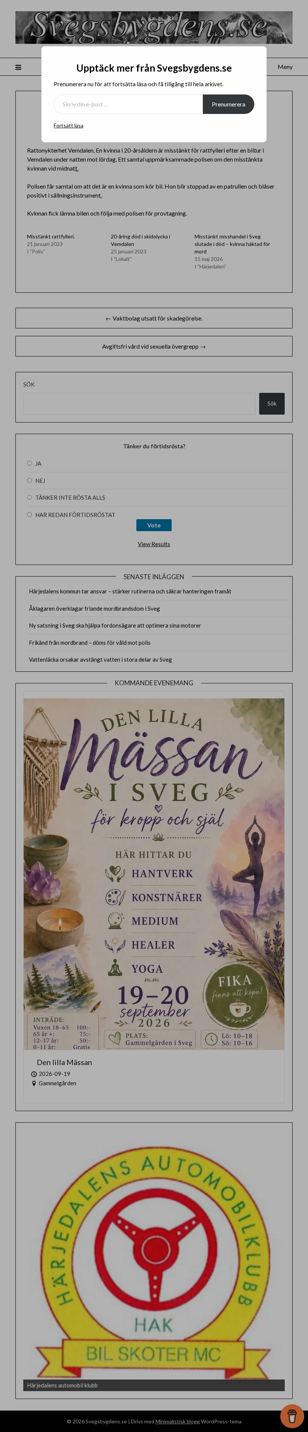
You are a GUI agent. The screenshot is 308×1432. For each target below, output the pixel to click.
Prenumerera (228, 104)
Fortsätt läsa (68, 125)
